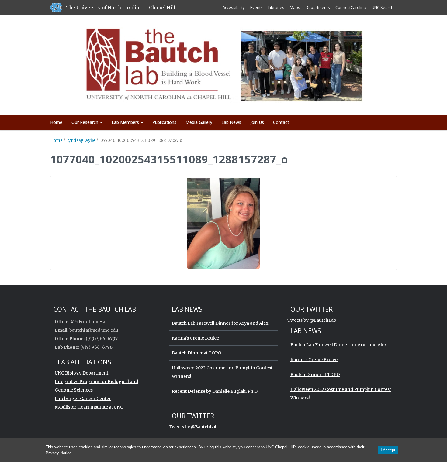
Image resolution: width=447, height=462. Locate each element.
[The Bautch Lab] (224, 63)
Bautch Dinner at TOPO (196, 353)
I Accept (388, 450)
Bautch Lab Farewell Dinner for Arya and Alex (220, 323)
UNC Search (382, 7)
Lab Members (126, 122)
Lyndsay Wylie (80, 140)
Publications (164, 122)
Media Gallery (198, 122)
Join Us (257, 122)
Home (56, 122)
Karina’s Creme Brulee (195, 338)
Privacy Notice (58, 453)
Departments (318, 7)
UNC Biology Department (81, 373)
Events (256, 7)
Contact (281, 122)
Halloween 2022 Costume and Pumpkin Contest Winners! (222, 372)
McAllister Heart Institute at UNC (89, 407)
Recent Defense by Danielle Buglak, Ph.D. (215, 391)
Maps (295, 7)
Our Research (85, 122)
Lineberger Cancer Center (83, 398)
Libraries (276, 7)
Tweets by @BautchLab (311, 320)
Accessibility (234, 7)
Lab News (231, 122)
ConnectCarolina (350, 7)
